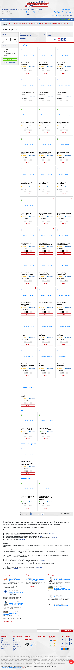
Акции (28, 575)
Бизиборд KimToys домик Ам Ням (27, 93)
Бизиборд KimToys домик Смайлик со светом (45, 153)
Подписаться (67, 630)
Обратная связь (6, 644)
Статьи (51, 575)
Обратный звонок (56, 15)
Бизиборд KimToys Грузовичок (62, 63)
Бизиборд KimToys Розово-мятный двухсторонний (64, 243)
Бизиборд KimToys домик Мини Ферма (45, 123)
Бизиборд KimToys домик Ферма (63, 153)
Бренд (5, 45)
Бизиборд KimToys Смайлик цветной (62, 273)
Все (43, 514)
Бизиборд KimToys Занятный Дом (44, 182)
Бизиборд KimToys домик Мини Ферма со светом (63, 123)
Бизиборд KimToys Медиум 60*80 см (64, 214)
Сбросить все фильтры (9, 62)
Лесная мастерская (28, 444)
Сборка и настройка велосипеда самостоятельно (62, 589)
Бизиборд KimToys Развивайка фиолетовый (45, 243)
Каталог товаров (7, 19)
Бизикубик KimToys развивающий (62, 364)
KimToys (24, 45)
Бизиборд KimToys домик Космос (63, 93)
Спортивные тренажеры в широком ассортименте (16, 604)
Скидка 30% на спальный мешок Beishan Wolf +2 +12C (35, 580)
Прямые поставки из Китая (14, 580)
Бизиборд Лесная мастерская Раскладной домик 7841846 (27, 463)
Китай (23, 410)
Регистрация (68, 9)
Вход (63, 9)
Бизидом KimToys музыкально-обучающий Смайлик (27, 365)
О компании (6, 9)
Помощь (16, 650)
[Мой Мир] (66, 649)
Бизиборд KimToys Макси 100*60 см (45, 214)
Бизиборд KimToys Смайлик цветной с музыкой (26, 304)
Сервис (25, 9)
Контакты (32, 9)
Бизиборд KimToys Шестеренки (62, 303)
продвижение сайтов (18, 667)
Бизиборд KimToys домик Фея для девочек (27, 182)
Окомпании (5, 639)
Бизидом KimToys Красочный (61, 334)
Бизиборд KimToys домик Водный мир (45, 93)
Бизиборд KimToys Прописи (26, 243)
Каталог (10, 23)
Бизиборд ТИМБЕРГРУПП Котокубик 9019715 (27, 497)
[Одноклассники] (64, 649)
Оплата (13, 9)
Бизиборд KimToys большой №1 (26, 63)
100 (70, 513)
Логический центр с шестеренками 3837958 (45, 429)
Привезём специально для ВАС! (33, 644)
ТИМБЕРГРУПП (26, 478)
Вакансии (5, 641)
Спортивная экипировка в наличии (16, 592)
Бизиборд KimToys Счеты (45, 302)
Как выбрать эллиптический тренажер (62, 580)
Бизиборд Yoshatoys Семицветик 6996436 (26, 429)
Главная (4, 23)
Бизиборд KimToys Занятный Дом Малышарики (62, 183)
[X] (68, 649)
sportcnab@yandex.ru (35, 12)
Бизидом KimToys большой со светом (28, 334)
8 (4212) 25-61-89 (64, 12)
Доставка (19, 9)
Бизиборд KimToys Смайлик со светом (44, 273)
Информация (39, 9)
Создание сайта (4, 667)
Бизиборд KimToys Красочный (26, 214)
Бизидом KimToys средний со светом (46, 364)
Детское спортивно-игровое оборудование (26, 23)
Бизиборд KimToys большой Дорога (44, 63)
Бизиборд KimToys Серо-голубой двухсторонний (27, 273)
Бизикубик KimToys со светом (27, 395)
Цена (4, 34)
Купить (28, 73)
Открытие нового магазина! (10, 614)
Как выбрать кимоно (59, 596)
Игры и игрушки (45, 23)
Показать (10, 59)
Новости (6, 575)
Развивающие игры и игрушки (60, 23)
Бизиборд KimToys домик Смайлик (27, 153)
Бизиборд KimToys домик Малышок (27, 123)
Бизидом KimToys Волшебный (43, 334)
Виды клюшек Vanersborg (61, 605)
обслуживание (10, 667)
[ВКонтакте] (62, 649)
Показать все (8, 621)
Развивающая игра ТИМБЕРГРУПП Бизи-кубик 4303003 (46, 498)
